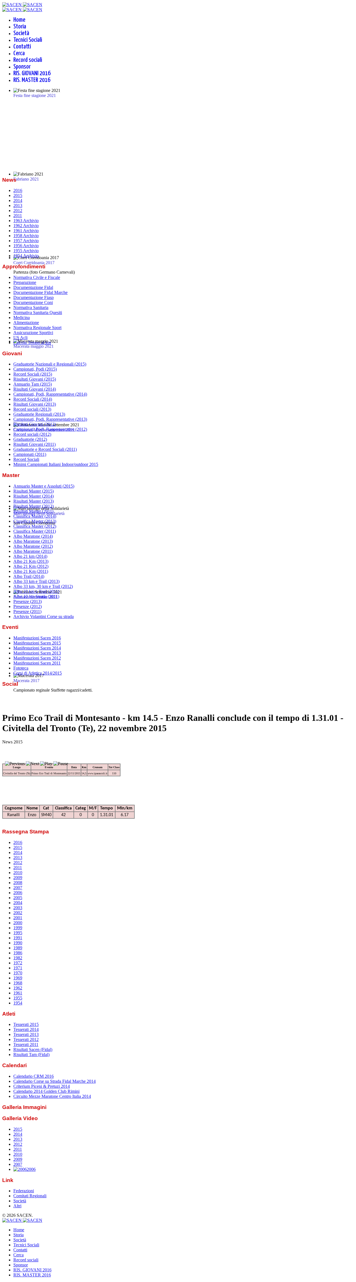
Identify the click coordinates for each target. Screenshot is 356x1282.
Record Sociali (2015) (32, 374)
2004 (17, 902)
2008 (17, 882)
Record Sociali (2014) (32, 399)
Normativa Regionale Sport (37, 327)
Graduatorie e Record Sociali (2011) (45, 449)
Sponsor (22, 67)
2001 (17, 917)
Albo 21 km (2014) (30, 556)
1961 (17, 993)
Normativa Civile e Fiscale (36, 277)
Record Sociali (26, 459)
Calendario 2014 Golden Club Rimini (46, 1091)
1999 (17, 927)
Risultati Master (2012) (33, 506)
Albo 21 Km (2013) (30, 561)
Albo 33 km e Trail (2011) (36, 591)
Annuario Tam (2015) (32, 384)
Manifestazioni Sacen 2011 (37, 663)
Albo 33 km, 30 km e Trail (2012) (43, 586)
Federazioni (23, 1190)
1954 (17, 1003)
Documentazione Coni (33, 302)
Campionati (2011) (29, 454)
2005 (17, 897)
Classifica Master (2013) (34, 521)
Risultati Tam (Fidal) (31, 1054)
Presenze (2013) (27, 601)
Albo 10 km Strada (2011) (36, 596)
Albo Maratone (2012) (33, 546)
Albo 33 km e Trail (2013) (36, 581)
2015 (17, 195)
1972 (17, 962)
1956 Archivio (26, 245)
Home (19, 20)
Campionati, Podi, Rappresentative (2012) (50, 429)
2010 (17, 872)
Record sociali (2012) (32, 434)
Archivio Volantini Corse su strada (43, 616)
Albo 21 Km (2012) (30, 566)
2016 (17, 190)
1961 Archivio (26, 230)
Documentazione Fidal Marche (40, 292)
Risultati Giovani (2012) (34, 424)
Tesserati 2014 (26, 1029)
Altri (17, 1205)
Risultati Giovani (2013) (34, 404)
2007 (17, 887)
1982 (17, 957)
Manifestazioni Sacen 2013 (37, 653)
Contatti (22, 46)
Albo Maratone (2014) (33, 536)
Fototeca (20, 668)
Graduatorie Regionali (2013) (39, 414)
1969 (17, 978)
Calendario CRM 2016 (33, 1076)
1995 (17, 932)
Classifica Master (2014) (34, 516)
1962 (17, 988)
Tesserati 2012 (26, 1039)
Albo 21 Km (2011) (30, 571)
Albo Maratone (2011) (33, 551)
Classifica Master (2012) (34, 526)
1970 (17, 972)
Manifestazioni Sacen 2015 (37, 643)
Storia (19, 26)
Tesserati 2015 (26, 1024)
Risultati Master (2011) (33, 511)
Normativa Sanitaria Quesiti (37, 312)
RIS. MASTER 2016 (31, 80)
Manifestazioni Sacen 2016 (37, 638)
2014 (17, 200)
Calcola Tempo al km (32, 342)
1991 (17, 937)
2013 (17, 205)
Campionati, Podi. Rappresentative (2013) (50, 419)
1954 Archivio (26, 255)
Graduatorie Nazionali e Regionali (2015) (49, 364)
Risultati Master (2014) (33, 496)
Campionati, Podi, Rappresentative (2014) (50, 394)
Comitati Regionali (29, 1195)
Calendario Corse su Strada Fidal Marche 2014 (54, 1081)
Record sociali (27, 60)
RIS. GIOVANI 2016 (32, 73)
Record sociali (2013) (32, 409)
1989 (17, 947)
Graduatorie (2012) (30, 439)
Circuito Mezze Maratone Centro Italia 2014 (52, 1096)
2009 (17, 877)
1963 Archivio (26, 220)
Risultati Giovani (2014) (34, 389)
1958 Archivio (26, 235)
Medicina (21, 317)
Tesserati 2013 (26, 1034)
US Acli (20, 337)
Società (21, 33)
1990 (17, 942)
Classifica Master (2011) (34, 531)
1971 (17, 967)
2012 (17, 210)
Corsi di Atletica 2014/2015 (37, 673)
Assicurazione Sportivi (33, 332)
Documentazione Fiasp (33, 297)
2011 (17, 215)
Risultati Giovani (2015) (34, 379)
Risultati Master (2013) (33, 501)
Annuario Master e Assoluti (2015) (43, 486)
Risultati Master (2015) (33, 491)
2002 (17, 912)
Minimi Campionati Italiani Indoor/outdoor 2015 (55, 464)
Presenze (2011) (27, 611)
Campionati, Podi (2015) (35, 369)
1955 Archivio (26, 250)
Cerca (19, 53)
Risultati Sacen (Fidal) (32, 1049)
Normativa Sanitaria (30, 307)
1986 (17, 952)
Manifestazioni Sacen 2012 (37, 658)
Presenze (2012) (27, 606)
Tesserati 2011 (25, 1044)
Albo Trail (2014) (28, 576)
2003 (17, 907)
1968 (17, 983)
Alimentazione (26, 322)
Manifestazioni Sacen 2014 (37, 648)
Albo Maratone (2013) (33, 541)
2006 (17, 892)
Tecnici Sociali (27, 40)
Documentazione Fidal (33, 287)
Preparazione (24, 282)
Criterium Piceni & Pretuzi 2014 (41, 1086)
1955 (17, 998)
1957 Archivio (26, 240)
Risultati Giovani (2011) (34, 444)
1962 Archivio (26, 225)
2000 (17, 922)
